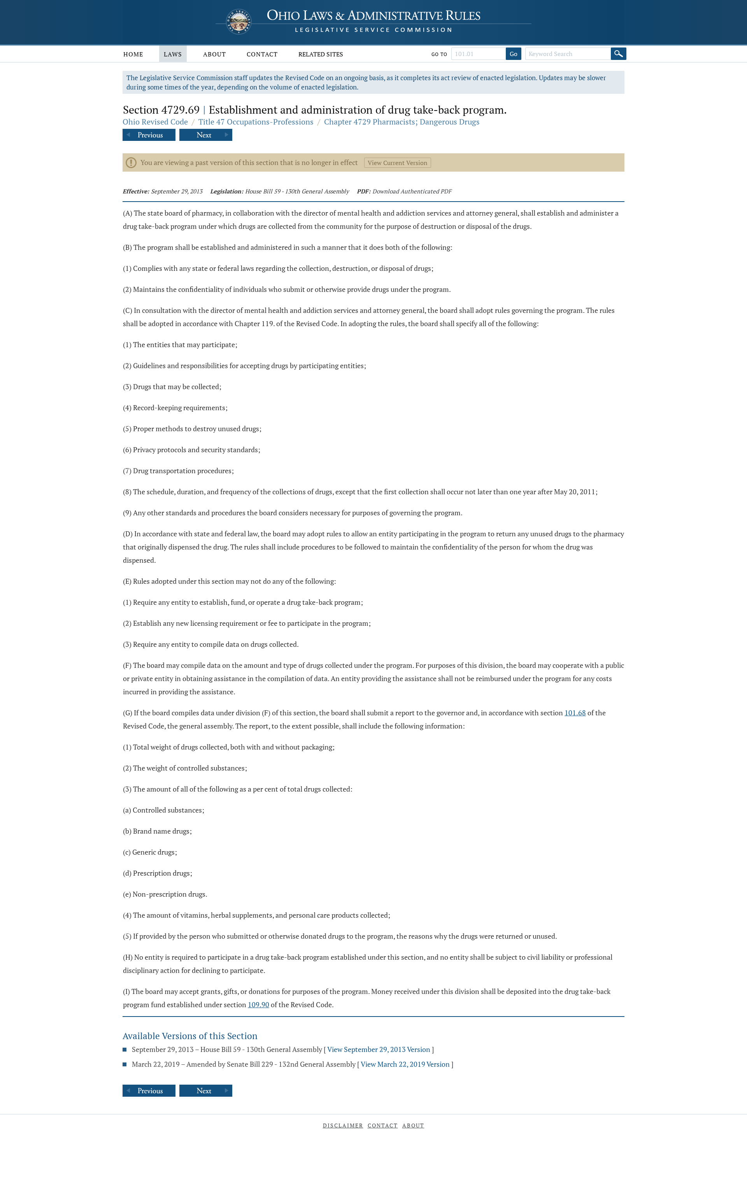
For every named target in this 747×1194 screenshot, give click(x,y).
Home (133, 54)
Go (513, 53)
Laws (173, 54)
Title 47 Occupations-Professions (256, 121)
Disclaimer (343, 1125)
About (214, 54)
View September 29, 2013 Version (378, 1049)
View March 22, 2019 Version (405, 1064)
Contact (262, 54)
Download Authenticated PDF (411, 191)
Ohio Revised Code (155, 121)
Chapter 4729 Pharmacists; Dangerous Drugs (402, 121)
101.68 (575, 712)
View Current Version (398, 162)
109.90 (258, 1004)
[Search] (618, 53)
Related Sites (320, 54)
